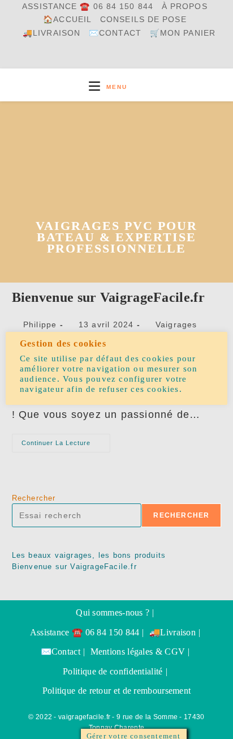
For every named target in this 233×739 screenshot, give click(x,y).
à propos (185, 6)
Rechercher (34, 498)
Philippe (40, 324)
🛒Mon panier (182, 33)
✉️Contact (115, 33)
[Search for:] (137, 87)
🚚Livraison (51, 33)
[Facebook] (91, 56)
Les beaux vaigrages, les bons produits (89, 555)
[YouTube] (118, 56)
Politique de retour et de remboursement (116, 690)
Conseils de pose (143, 19)
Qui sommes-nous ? (112, 612)
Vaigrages (176, 324)
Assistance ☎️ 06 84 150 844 (87, 6)
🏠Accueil (67, 19)
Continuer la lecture (65, 445)
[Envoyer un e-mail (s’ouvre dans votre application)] (146, 56)
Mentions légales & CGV (137, 651)
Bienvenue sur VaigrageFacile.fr (108, 297)
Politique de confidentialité (112, 671)
